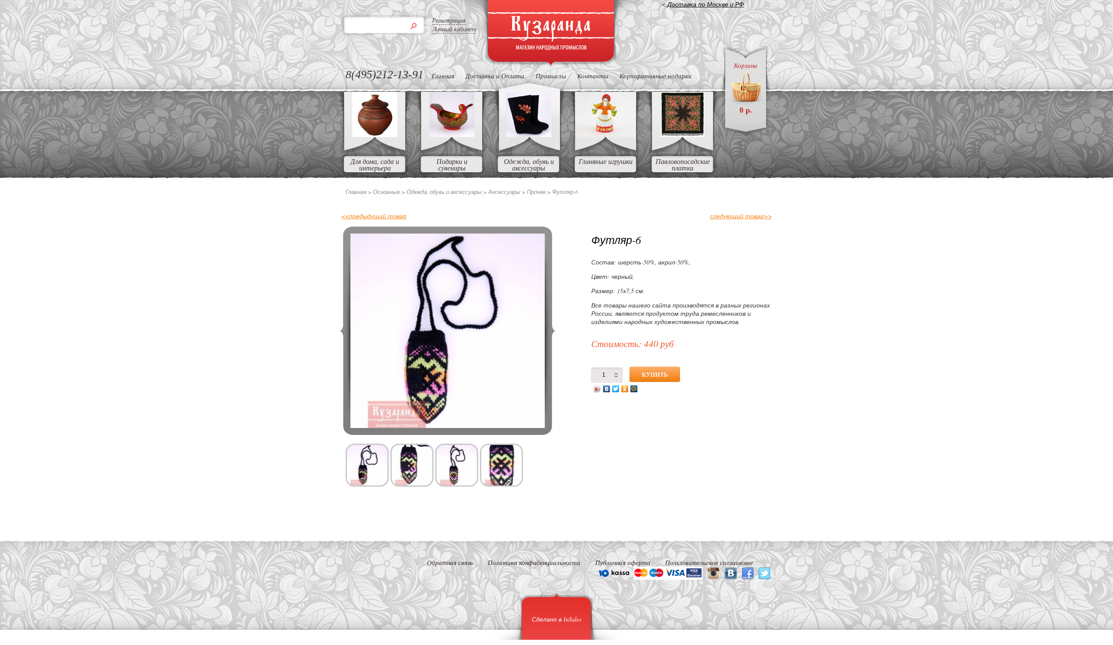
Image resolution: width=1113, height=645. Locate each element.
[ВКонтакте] (606, 388)
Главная (443, 75)
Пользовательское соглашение (709, 562)
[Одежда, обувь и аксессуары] (528, 134)
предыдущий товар (374, 216)
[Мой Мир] (634, 388)
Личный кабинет (454, 29)
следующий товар (741, 216)
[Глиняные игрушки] (605, 134)
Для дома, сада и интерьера (374, 164)
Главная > (359, 192)
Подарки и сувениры (452, 164)
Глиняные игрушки (606, 161)
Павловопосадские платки (683, 164)
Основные (386, 192)
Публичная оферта (622, 562)
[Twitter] (615, 388)
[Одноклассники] (625, 388)
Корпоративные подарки (656, 75)
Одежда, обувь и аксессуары (529, 164)
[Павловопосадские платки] (682, 134)
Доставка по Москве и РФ (705, 4)
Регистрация (449, 20)
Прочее (536, 192)
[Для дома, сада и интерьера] (374, 134)
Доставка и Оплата (495, 75)
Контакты (592, 75)
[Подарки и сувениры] (451, 134)
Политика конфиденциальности (534, 562)
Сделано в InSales (556, 619)
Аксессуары (504, 192)
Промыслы (551, 75)
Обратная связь (450, 562)
